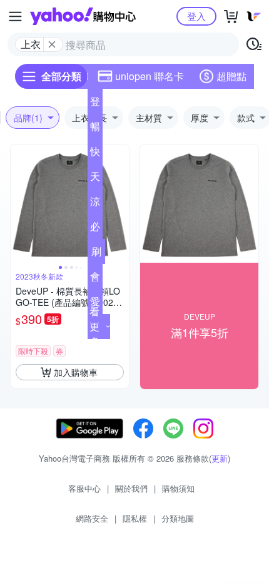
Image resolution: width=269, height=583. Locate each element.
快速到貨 (95, 154)
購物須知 (178, 488)
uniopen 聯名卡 (149, 76)
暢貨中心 (95, 129)
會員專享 (95, 279)
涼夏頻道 (95, 204)
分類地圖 (177, 518)
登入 (196, 16)
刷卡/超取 (96, 254)
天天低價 (95, 179)
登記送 (95, 104)
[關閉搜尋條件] (52, 44)
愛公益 (95, 304)
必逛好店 (95, 229)
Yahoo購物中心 (83, 16)
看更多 (94, 326)
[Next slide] (121, 204)
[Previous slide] (19, 204)
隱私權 (135, 518)
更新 (219, 458)
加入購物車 (76, 372)
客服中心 (84, 488)
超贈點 (231, 76)
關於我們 (131, 488)
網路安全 (92, 518)
